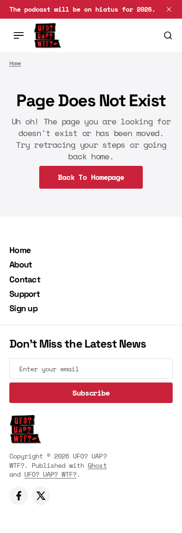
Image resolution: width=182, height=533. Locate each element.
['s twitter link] (41, 495)
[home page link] (47, 35)
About (20, 264)
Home (15, 63)
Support (24, 293)
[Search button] (168, 35)
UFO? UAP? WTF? (50, 474)
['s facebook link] (18, 495)
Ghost (97, 465)
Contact (24, 279)
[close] (169, 9)
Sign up (23, 308)
